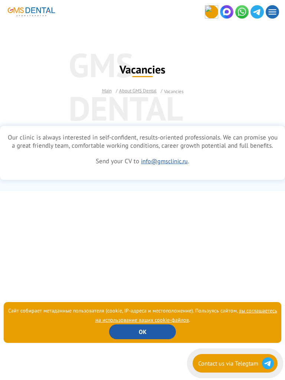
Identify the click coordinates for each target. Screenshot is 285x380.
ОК (143, 331)
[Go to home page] (9, 12)
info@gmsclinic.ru (164, 161)
